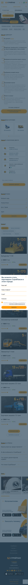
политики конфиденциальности (17, 304)
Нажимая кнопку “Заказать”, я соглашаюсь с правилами (14, 303)
